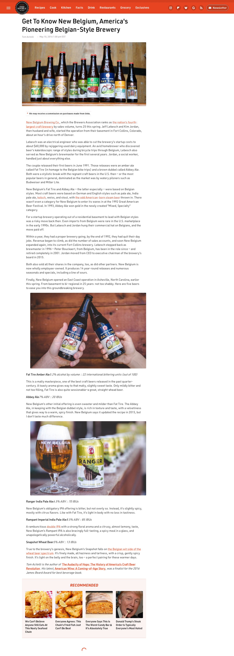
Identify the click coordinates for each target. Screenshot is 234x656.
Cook (53, 7)
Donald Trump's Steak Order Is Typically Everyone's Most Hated (129, 625)
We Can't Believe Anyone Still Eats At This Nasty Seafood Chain (36, 626)
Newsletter (220, 7)
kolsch (41, 197)
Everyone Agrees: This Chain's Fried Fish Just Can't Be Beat (68, 625)
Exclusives (142, 7)
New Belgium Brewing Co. (43, 122)
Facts (79, 7)
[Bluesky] (185, 7)
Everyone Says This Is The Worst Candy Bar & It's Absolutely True (99, 625)
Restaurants (108, 7)
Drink (91, 7)
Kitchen (66, 7)
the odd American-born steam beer (97, 197)
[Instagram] (170, 7)
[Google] (193, 7)
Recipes (40, 7)
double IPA (53, 526)
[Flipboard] (178, 7)
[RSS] (201, 7)
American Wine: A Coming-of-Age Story (80, 568)
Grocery (125, 7)
